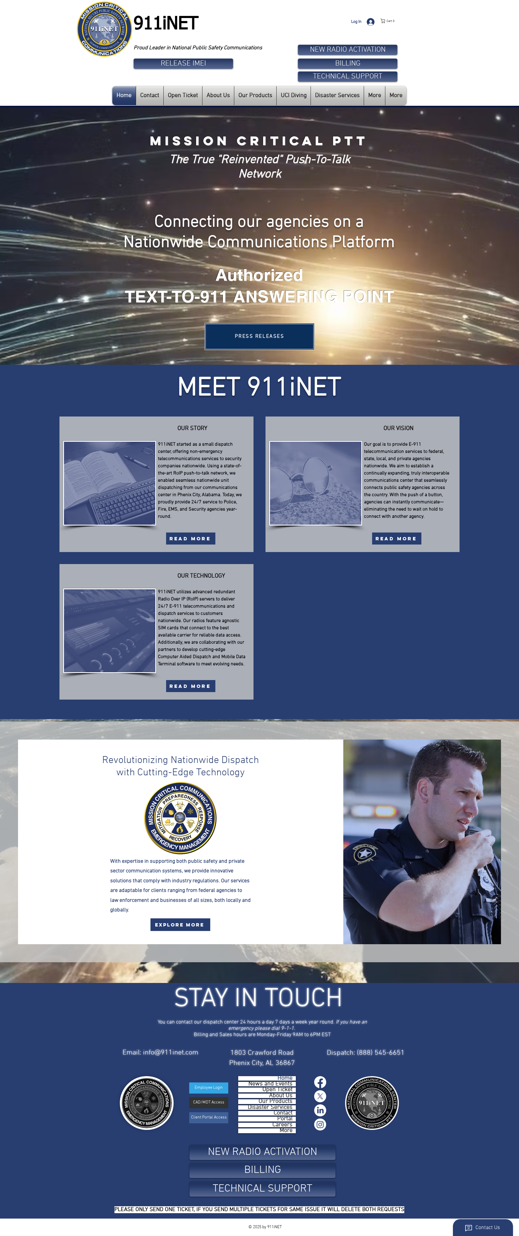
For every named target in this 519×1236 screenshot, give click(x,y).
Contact (283, 1113)
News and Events (270, 1084)
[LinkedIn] (320, 1110)
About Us (281, 1096)
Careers (282, 1125)
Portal (285, 1119)
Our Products (276, 1101)
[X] (320, 1096)
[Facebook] (320, 1082)
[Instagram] (320, 1125)
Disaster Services (270, 1107)
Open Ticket (278, 1090)
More (286, 1131)
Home (285, 1078)
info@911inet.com (170, 1052)
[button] (393, 21)
